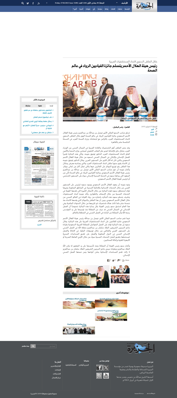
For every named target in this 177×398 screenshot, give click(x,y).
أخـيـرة (81, 9)
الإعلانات (58, 370)
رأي (94, 9)
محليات (120, 9)
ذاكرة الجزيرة (39, 196)
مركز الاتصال (56, 378)
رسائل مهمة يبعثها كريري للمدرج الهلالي (37, 121)
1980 (28, 202)
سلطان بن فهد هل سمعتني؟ (41, 132)
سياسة (100, 9)
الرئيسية (127, 9)
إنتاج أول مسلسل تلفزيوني (47, 220)
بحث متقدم (25, 346)
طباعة (152, 135)
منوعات (88, 9)
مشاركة (28, 106)
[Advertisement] (88, 34)
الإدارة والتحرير (56, 366)
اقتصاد (113, 9)
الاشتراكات (57, 374)
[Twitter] (27, 3)
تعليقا (40, 106)
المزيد (39, 225)
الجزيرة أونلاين (84, 365)
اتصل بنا (58, 362)
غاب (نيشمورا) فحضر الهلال (42, 117)
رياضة (106, 9)
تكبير (152, 129)
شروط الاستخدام (151, 393)
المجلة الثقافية (71, 365)
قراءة (51, 106)
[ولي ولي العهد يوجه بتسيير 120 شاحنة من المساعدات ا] (111, 317)
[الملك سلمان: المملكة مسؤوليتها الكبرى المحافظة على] (79, 305)
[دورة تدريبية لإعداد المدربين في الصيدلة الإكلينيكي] (79, 330)
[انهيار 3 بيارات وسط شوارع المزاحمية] (111, 303)
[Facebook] (33, 3)
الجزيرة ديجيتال (39, 142)
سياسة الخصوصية (139, 393)
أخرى (75, 9)
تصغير (152, 132)
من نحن (150, 362)
